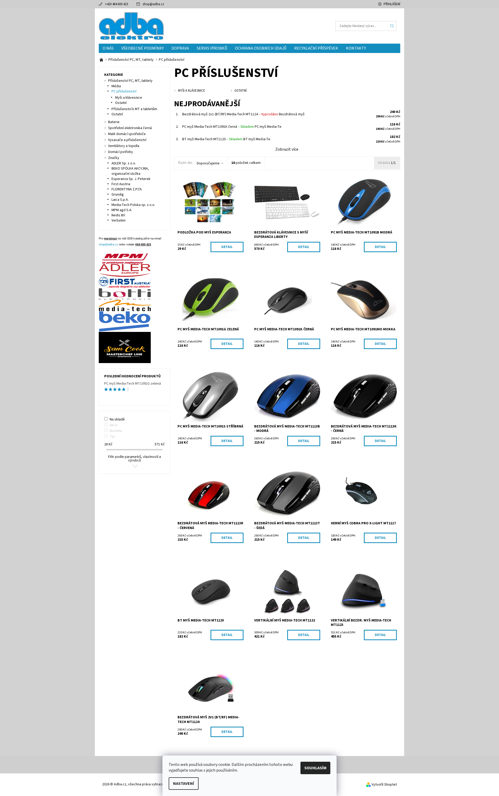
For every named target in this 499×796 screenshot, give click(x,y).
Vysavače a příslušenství (127, 140)
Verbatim (118, 220)
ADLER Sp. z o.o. (123, 163)
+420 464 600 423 (116, 4)
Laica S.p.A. (120, 199)
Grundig (117, 194)
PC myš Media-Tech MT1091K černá (218, 126)
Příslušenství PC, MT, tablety (130, 80)
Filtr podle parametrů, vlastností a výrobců (134, 458)
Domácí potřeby (120, 152)
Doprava (180, 48)
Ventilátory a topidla (123, 146)
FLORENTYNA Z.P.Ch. (126, 189)
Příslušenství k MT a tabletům (134, 109)
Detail (227, 247)
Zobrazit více (286, 149)
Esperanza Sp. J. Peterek (130, 179)
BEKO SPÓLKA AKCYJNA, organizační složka (130, 171)
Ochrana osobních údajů (260, 48)
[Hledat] (392, 26)
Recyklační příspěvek (316, 48)
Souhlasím (315, 768)
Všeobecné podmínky (142, 48)
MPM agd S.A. (121, 210)
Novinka (116, 430)
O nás (108, 48)
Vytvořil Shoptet (384, 784)
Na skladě (117, 419)
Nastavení (183, 783)
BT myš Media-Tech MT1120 (212, 139)
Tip (112, 436)
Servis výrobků (212, 48)
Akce (113, 425)
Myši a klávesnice (128, 97)
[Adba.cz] (131, 26)
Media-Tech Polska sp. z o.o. (133, 205)
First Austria (120, 184)
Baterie (114, 122)
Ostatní (121, 102)
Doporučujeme (208, 163)
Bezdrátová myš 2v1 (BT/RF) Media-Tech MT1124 (230, 114)
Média (116, 86)
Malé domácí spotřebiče (127, 134)
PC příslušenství (123, 91)
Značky (113, 157)
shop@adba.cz (153, 4)
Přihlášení (392, 4)
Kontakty (356, 48)
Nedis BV (118, 215)
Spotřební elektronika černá (130, 128)
